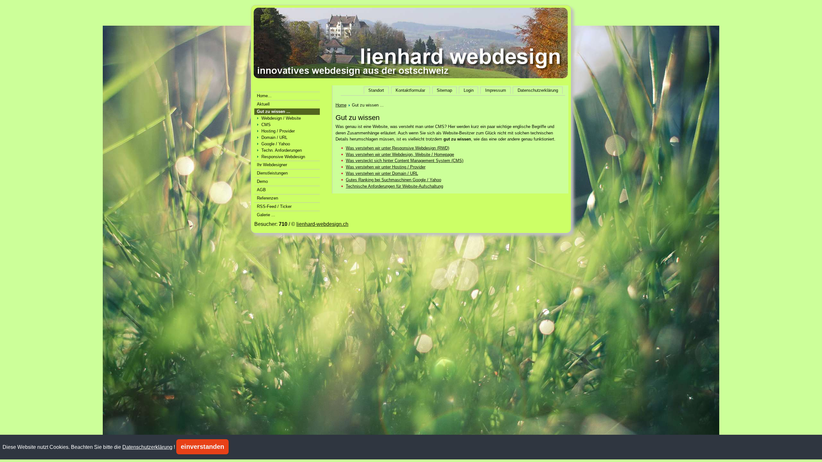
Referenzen (267, 198)
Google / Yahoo (275, 143)
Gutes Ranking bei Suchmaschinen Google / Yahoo (393, 179)
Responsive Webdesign (283, 156)
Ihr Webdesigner (272, 164)
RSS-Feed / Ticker (274, 206)
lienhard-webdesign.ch (322, 224)
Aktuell (263, 104)
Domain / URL (274, 137)
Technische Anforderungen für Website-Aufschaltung (394, 186)
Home (341, 105)
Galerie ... (266, 214)
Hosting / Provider (278, 131)
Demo (262, 181)
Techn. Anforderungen (281, 150)
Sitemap (444, 90)
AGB (261, 189)
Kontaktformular (410, 90)
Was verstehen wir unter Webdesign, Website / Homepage (400, 154)
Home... (264, 95)
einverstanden (202, 446)
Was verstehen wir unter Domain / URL (382, 173)
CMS (266, 124)
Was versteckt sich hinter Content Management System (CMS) (404, 160)
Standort (376, 90)
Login (469, 90)
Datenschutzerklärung (538, 90)
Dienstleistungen (272, 173)
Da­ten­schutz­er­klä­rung (147, 447)
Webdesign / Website (281, 118)
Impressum (495, 90)
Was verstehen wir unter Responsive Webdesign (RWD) (397, 148)
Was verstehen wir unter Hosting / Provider (385, 167)
